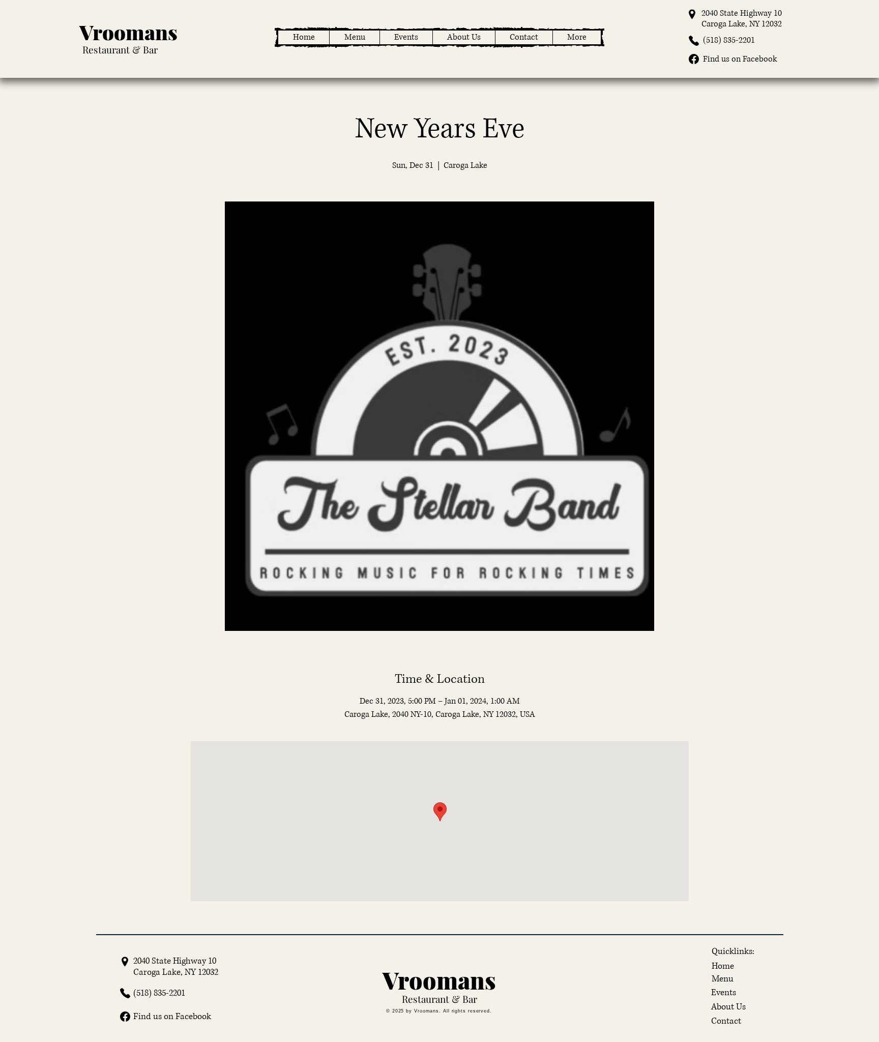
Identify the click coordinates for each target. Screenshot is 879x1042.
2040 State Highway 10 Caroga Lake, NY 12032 (741, 19)
